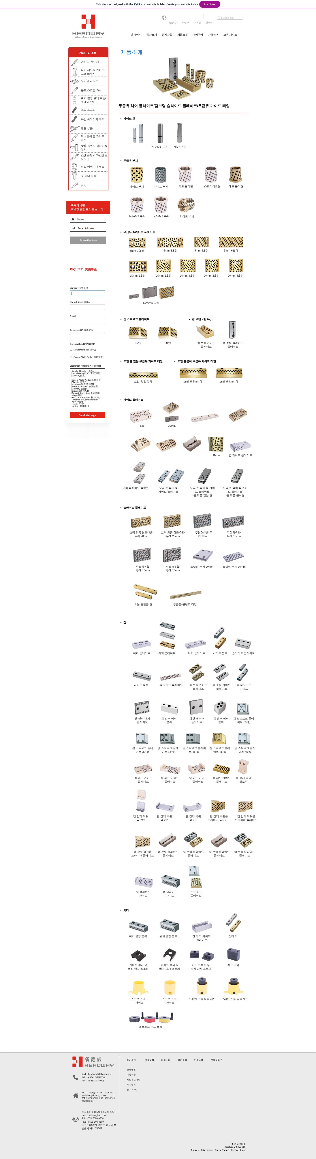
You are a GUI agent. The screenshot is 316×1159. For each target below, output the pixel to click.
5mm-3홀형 (170, 250)
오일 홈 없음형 (143, 381)
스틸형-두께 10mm (234, 566)
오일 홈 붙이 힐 (168, 488)
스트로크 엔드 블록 (150, 1026)
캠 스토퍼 (233, 965)
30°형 (168, 342)
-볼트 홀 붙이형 (235, 495)
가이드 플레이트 (168, 491)
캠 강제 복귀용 (219, 816)
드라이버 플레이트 (219, 820)
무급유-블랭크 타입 (185, 604)
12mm (216, 455)
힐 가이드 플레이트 (240, 455)
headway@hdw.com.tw (99, 1073)
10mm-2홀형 (138, 275)
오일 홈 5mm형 (192, 381)
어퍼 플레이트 (141, 653)
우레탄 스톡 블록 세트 (202, 998)
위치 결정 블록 (138, 936)
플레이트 (142, 722)
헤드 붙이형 (185, 186)
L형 (142, 425)
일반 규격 (180, 146)
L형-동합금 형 (143, 604)
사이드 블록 (220, 653)
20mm (172, 425)
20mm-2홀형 (211, 275)
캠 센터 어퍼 (142, 718)
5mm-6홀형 (231, 250)
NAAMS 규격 (160, 146)
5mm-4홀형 (201, 250)
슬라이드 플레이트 (243, 653)
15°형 (138, 342)
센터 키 (233, 936)
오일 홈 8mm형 (228, 381)
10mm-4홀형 (187, 275)
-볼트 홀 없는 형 (202, 495)
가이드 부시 (136, 186)
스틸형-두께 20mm (201, 566)
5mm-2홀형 (137, 250)
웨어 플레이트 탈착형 (136, 488)
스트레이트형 (212, 186)
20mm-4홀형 (235, 275)
